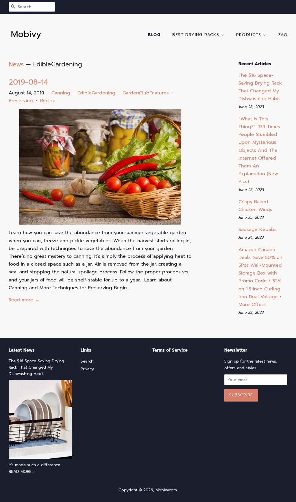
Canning (60, 92)
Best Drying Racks (196, 35)
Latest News (22, 350)
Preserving (21, 100)
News (16, 64)
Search (87, 361)
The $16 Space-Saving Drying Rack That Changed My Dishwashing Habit (36, 367)
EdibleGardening (96, 92)
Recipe (48, 100)
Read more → (24, 299)
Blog (154, 35)
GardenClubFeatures (146, 92)
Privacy (87, 369)
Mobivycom (166, 490)
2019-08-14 (28, 82)
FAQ (282, 35)
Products (249, 35)
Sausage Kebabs (257, 229)
